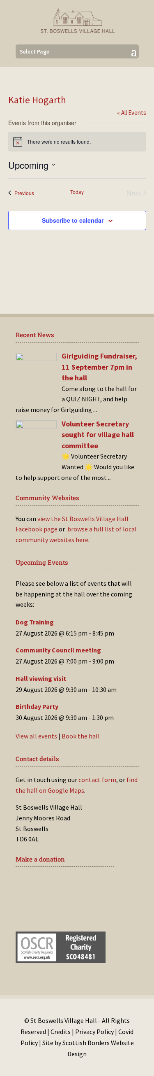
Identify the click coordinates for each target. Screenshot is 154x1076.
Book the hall (81, 736)
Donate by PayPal (58, 909)
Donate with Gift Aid (63, 884)
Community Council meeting (58, 650)
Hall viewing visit (41, 678)
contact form (97, 780)
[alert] (77, 141)
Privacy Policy (94, 1031)
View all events (36, 736)
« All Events (131, 112)
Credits (61, 1031)
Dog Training (35, 622)
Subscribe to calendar (72, 220)
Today (77, 192)
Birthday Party (37, 706)
